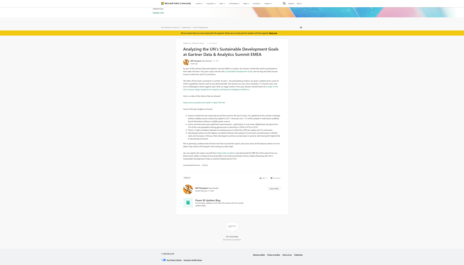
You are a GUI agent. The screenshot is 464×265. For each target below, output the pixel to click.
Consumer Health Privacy (193, 260)
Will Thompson (195, 61)
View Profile (274, 188)
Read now (273, 33)
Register (291, 3)
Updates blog (186, 27)
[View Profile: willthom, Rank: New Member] (186, 62)
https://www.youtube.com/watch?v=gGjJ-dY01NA (204, 102)
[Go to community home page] (176, 3)
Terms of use (287, 255)
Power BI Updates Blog (200, 27)
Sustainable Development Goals (239, 71)
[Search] (284, 3)
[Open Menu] (301, 27)
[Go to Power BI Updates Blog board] (188, 202)
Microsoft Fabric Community (170, 27)
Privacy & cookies (273, 255)
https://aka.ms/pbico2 (226, 153)
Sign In (299, 3)
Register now (158, 12)
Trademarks (298, 255)
